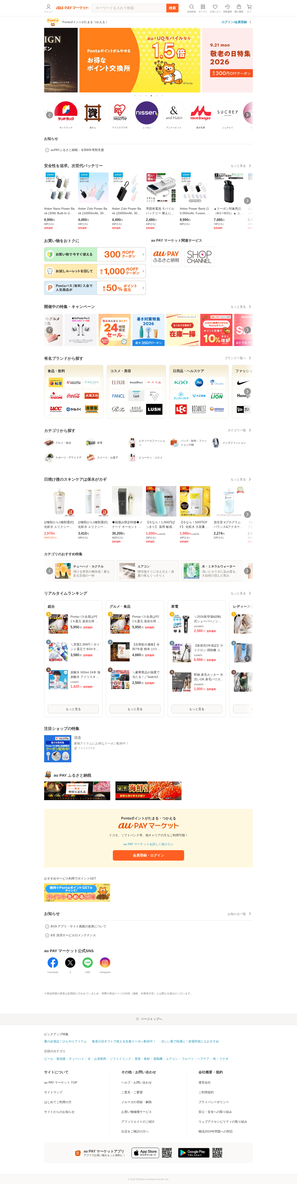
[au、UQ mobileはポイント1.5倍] (146, 95)
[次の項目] (247, 330)
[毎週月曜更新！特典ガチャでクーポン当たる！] (135, 95)
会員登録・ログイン (148, 855)
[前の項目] (49, 330)
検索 (172, 8)
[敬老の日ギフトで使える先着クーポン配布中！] (148, 60)
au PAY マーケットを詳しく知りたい (148, 844)
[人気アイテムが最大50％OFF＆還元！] (162, 95)
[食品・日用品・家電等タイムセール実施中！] (156, 95)
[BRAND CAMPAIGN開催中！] (140, 95)
